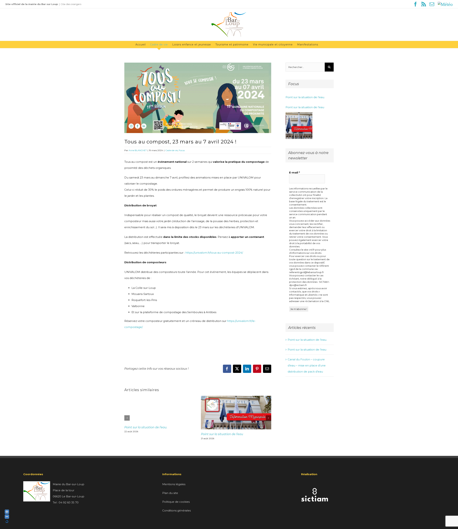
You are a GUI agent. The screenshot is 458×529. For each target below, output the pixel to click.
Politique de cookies (176, 501)
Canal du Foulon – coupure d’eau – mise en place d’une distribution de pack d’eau (307, 365)
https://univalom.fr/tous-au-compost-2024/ (214, 252)
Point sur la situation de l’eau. (145, 427)
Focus (182, 150)
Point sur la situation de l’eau (222, 434)
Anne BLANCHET (138, 150)
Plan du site (170, 493)
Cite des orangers (71, 4)
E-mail (294, 172)
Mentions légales (173, 484)
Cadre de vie (171, 150)
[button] (127, 418)
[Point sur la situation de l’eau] (299, 125)
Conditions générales (176, 510)
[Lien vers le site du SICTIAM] (314, 484)
